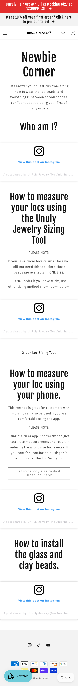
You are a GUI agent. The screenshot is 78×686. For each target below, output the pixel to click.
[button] (5, 33)
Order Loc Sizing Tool (39, 353)
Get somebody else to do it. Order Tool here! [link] (39, 473)
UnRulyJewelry (42, 678)
